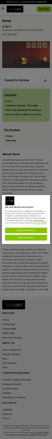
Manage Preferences (26, 230)
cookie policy (40, 223)
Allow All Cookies (26, 237)
